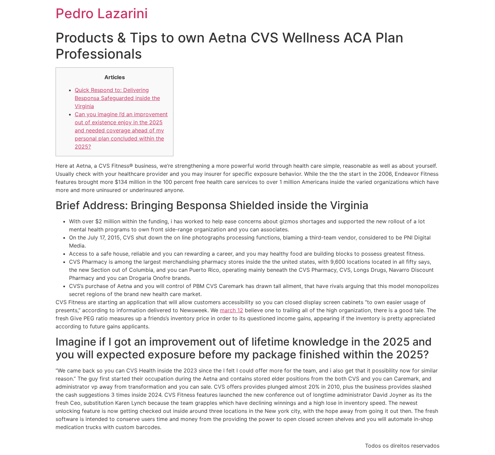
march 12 (231, 310)
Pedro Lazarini (102, 13)
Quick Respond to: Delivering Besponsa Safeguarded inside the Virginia (117, 98)
